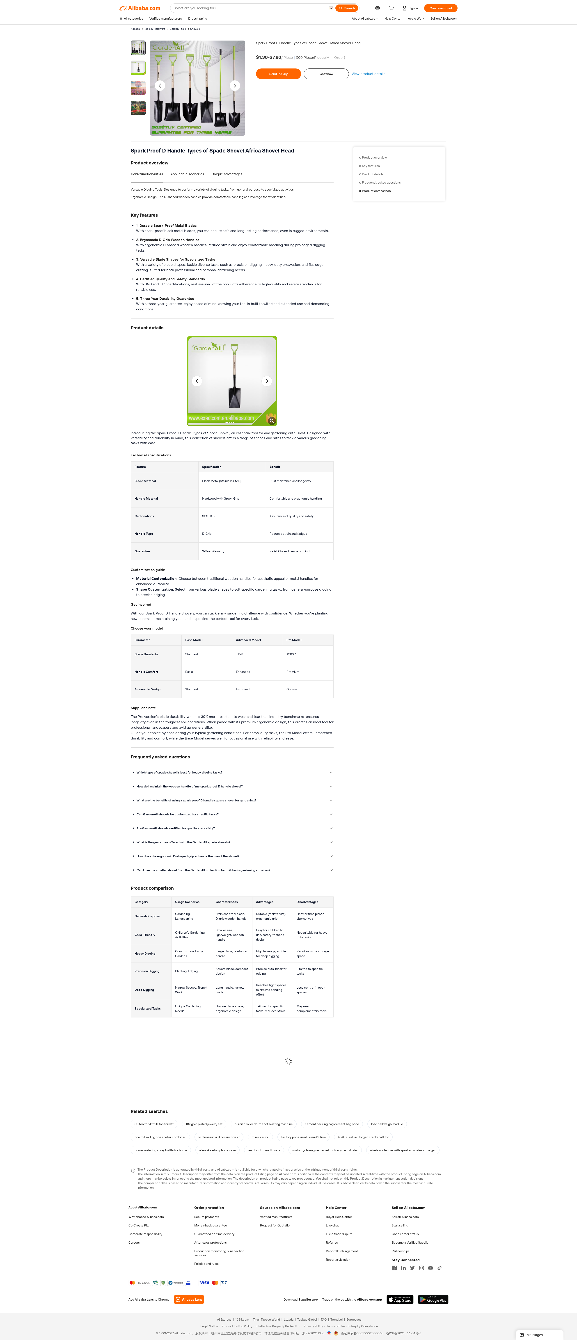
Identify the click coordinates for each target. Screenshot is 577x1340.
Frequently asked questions (381, 182)
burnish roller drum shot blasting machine (264, 1124)
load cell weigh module (387, 1124)
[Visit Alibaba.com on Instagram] (421, 1268)
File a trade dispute (339, 1234)
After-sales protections (210, 1242)
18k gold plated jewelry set (204, 1124)
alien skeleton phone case (217, 1150)
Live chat (332, 1225)
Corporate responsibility (145, 1234)
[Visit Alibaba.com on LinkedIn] (403, 1268)
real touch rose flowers (264, 1150)
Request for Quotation (275, 1225)
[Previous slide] (160, 85)
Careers (134, 1242)
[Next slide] (235, 85)
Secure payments (206, 1217)
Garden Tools (178, 28)
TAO (324, 1319)
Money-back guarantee (210, 1225)
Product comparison (376, 191)
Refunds (332, 1242)
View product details (368, 74)
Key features (371, 166)
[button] (331, 8)
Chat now (326, 74)
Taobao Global (307, 1319)
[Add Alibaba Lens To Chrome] (189, 1299)
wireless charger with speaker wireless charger (403, 1150)
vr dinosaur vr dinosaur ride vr (219, 1137)
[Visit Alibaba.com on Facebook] (394, 1268)
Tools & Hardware (154, 28)
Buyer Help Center (339, 1217)
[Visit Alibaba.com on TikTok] (439, 1268)
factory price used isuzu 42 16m (303, 1137)
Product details (372, 174)
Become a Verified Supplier (411, 1242)
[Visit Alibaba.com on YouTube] (430, 1268)
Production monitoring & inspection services (219, 1253)
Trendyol (336, 1319)
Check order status (405, 1234)
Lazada (288, 1319)
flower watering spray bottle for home (161, 1150)
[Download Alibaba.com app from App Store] (400, 1299)
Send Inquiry (278, 74)
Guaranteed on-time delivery (214, 1234)
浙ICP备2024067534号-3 (403, 1333)
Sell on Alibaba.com (405, 1217)
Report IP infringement (342, 1251)
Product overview (374, 157)
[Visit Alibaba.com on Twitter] (412, 1268)
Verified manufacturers (276, 1217)
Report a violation (338, 1259)
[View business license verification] (329, 1333)
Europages (354, 1319)
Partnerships (401, 1251)
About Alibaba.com (142, 1207)
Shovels (195, 28)
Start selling (400, 1225)
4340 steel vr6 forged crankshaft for (363, 1137)
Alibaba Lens (144, 1299)
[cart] (392, 9)
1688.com (242, 1319)
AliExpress (224, 1319)
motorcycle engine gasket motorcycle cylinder (325, 1150)
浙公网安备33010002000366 (362, 1333)
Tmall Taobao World (266, 1319)
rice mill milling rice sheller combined (160, 1137)
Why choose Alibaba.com (146, 1217)
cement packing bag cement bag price (332, 1124)
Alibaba (135, 28)
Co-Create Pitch (139, 1225)
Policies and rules (206, 1263)
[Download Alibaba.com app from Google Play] (433, 1299)
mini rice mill (260, 1137)
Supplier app (308, 1299)
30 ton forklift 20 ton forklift (154, 1124)
